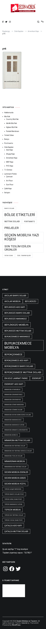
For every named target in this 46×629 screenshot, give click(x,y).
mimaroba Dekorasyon (12, 399)
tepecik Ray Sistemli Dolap (13, 515)
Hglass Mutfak (11, 127)
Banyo (6, 139)
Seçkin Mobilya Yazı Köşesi (21, 237)
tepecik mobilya (12, 510)
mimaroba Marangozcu (12, 420)
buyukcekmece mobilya (18, 345)
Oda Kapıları (8, 147)
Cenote (24, 623)
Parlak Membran (12, 131)
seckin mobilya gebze (15, 478)
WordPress (16, 625)
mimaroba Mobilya (11, 435)
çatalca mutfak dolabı (16, 531)
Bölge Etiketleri (19, 215)
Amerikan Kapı (11, 158)
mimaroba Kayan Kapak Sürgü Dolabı (17, 415)
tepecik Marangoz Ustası (13, 504)
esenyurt (36, 378)
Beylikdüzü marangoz (15, 319)
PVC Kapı (9, 166)
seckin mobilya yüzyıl (15, 484)
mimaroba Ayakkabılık (12, 389)
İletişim (7, 193)
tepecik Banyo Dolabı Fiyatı (14, 494)
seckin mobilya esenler (16, 472)
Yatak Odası (9, 135)
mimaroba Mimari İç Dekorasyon (16, 430)
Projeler (11, 228)
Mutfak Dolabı (12, 221)
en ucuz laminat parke (16, 378)
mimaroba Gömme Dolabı (13, 410)
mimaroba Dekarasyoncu (13, 394)
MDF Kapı (9, 162)
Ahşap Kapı (10, 154)
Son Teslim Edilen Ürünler (17, 248)
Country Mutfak (12, 119)
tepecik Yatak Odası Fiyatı (13, 520)
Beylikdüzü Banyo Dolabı (17, 313)
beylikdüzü (30, 301)
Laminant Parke (10, 174)
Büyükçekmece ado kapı (16, 360)
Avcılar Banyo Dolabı (15, 295)
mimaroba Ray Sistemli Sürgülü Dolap (18, 451)
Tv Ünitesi (8, 170)
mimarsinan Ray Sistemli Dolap (15, 467)
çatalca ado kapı (13, 525)
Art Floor (9, 181)
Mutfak (7, 116)
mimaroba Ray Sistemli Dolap (14, 446)
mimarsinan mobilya (14, 461)
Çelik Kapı (8, 189)
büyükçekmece (13, 354)
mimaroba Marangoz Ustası (14, 425)
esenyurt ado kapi (13, 384)
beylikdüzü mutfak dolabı (17, 331)
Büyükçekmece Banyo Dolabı (18, 366)
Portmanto (8, 143)
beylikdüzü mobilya (16, 324)
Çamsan (9, 177)
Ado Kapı (9, 150)
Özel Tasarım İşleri (24, 255)
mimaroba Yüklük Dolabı (13, 456)
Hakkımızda (8, 113)
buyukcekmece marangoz (17, 336)
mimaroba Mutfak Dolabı (17, 440)
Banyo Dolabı (9, 208)
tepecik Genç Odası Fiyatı (13, 499)
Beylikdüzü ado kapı (14, 307)
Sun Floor (9, 185)
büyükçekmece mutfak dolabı (22, 372)
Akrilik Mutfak (11, 123)
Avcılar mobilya (12, 301)
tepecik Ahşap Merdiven (12, 489)
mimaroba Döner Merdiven (14, 405)
